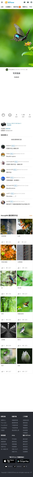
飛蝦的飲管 (21, 314)
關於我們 (25, 439)
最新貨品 (14, 441)
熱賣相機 (14, 444)
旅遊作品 (3, 446)
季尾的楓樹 (4, 262)
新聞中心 (3, 420)
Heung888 (11, 69)
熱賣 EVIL (14, 451)
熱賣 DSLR (15, 449)
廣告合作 (25, 444)
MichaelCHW (10, 185)
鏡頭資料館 (15, 423)
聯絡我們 (25, 441)
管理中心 (25, 7)
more (30, 215)
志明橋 (3, 339)
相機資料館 (15, 420)
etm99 (8, 201)
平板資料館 (15, 428)
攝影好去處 (4, 439)
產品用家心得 (15, 430)
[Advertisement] (16, 96)
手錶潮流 (25, 433)
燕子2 (19, 339)
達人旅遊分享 (4, 449)
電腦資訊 (25, 428)
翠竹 (2, 314)
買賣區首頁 (26, 420)
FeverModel (4, 425)
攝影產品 (25, 423)
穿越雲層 (3, 236)
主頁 (2, 7)
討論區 (2, 430)
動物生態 (8, 128)
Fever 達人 (4, 423)
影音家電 (25, 430)
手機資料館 (15, 425)
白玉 (19, 365)
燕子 (2, 365)
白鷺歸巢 (20, 262)
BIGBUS (8, 145)
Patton (8, 153)
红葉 (19, 236)
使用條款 (25, 449)
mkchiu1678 (9, 169)
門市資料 (14, 439)
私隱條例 (25, 451)
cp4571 (8, 193)
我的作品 (16, 7)
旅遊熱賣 (3, 441)
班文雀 (19, 288)
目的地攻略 (4, 444)
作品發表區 (4, 428)
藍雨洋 (8, 177)
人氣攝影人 (8, 7)
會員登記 (25, 446)
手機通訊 (25, 425)
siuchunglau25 (10, 161)
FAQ (30, 7)
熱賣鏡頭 (14, 446)
